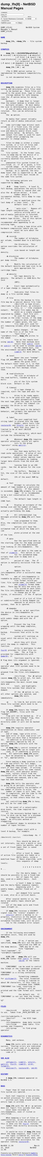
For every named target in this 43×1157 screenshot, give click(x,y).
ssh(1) (7, 346)
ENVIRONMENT (6, 929)
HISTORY (4, 1074)
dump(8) (4, 656)
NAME (3, 37)
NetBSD (33, 1153)
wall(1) (22, 445)
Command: (5, 12)
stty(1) (9, 915)
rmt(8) (10, 342)
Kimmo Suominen (6, 1155)
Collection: (5, 20)
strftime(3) (10, 979)
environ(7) (11, 1068)
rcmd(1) (22, 1062)
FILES (3, 1006)
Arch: (30, 16)
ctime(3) (13, 553)
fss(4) (4, 650)
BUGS (3, 1086)
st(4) (30, 1064)
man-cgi (21, 1155)
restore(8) (6, 425)
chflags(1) (11, 1062)
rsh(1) (30, 344)
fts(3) (13, 1064)
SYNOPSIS (5, 49)
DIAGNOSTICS (6, 1036)
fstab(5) (5, 1066)
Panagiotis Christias (32, 1155)
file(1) (20, 425)
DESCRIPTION (6, 83)
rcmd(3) (18, 352)
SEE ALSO (5, 1058)
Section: (5, 16)
